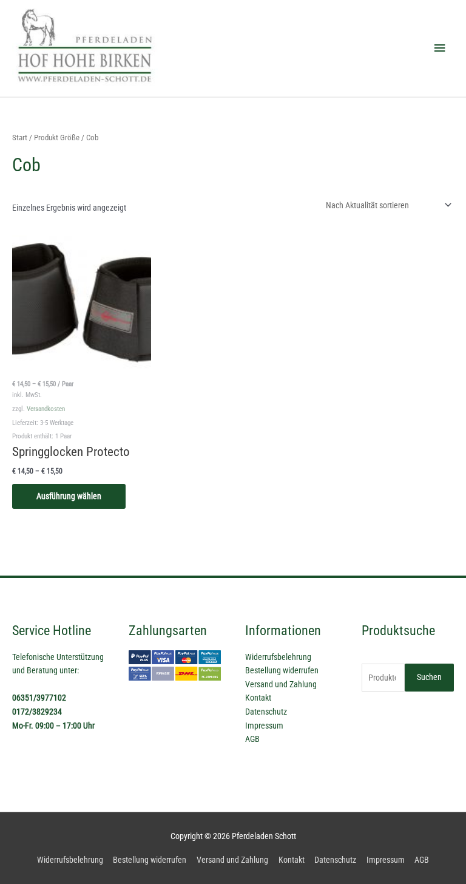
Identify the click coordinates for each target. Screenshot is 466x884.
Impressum (264, 725)
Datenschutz (266, 711)
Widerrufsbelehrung (278, 657)
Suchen (429, 677)
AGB (252, 739)
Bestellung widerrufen (282, 670)
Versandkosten (46, 409)
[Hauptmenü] (440, 48)
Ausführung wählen (68, 496)
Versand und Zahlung (281, 684)
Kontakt (258, 697)
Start (19, 137)
